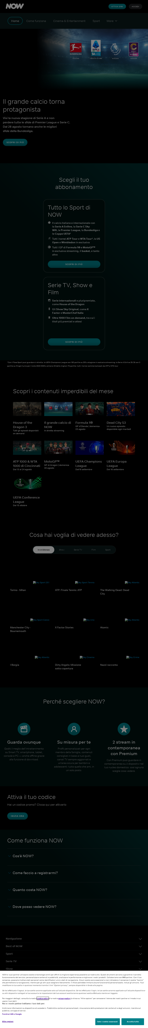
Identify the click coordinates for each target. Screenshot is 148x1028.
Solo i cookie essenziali (107, 1021)
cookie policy (43, 998)
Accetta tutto (133, 1021)
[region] (74, 999)
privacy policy (64, 998)
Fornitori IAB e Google (12, 1014)
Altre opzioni (7, 1021)
